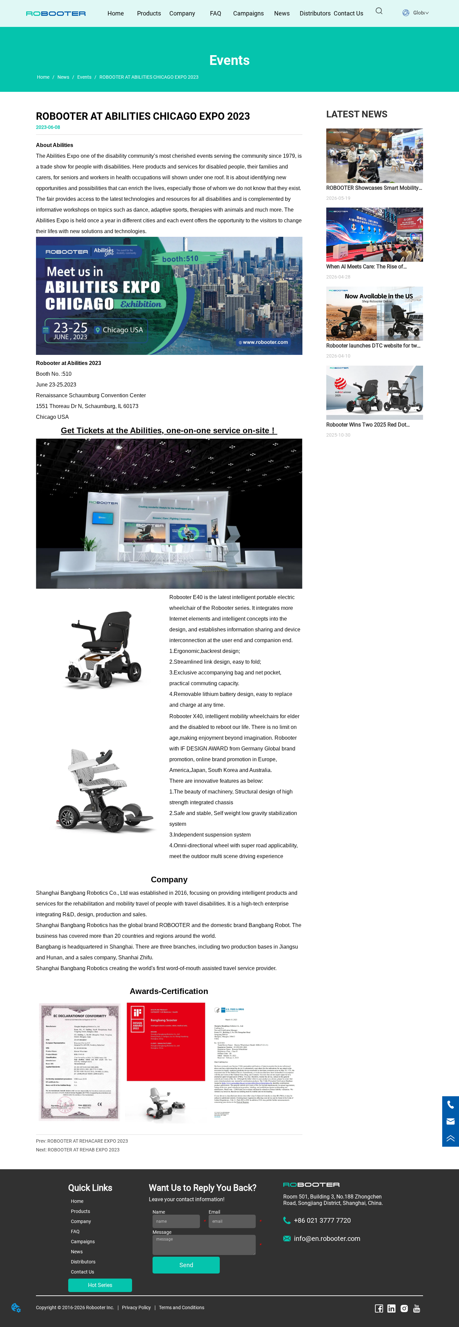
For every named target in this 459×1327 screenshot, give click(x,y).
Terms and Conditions (181, 1307)
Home (116, 13)
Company (182, 13)
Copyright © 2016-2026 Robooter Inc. (75, 1307)
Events (84, 77)
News (282, 13)
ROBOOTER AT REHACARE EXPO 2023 (87, 1141)
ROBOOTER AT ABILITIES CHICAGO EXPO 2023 (149, 77)
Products (149, 13)
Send (186, 1264)
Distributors (315, 13)
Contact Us (348, 13)
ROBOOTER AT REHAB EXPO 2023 (84, 1149)
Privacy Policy (136, 1307)
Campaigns (248, 13)
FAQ (215, 13)
